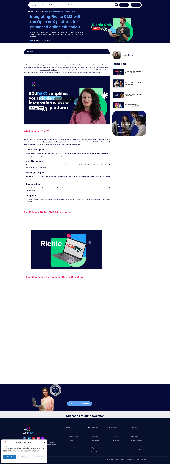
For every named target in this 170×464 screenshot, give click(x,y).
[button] (45, 442)
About (75, 5)
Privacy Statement (24, 461)
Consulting (70, 5)
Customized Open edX (43, 40)
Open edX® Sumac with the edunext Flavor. (133, 83)
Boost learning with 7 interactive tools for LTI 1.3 (133, 105)
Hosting (65, 5)
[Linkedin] (29, 438)
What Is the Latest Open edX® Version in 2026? (134, 72)
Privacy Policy (120, 459)
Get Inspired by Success (57, 5)
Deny (24, 457)
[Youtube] (33, 438)
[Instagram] (38, 438)
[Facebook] (24, 438)
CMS (34, 40)
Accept (9, 457)
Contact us (121, 131)
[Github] (42, 438)
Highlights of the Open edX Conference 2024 (133, 94)
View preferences (38, 457)
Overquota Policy (141, 459)
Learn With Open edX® (44, 5)
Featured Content (39, 11)
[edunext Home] (33, 5)
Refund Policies (130, 459)
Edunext (30, 11)
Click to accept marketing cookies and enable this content (67, 100)
